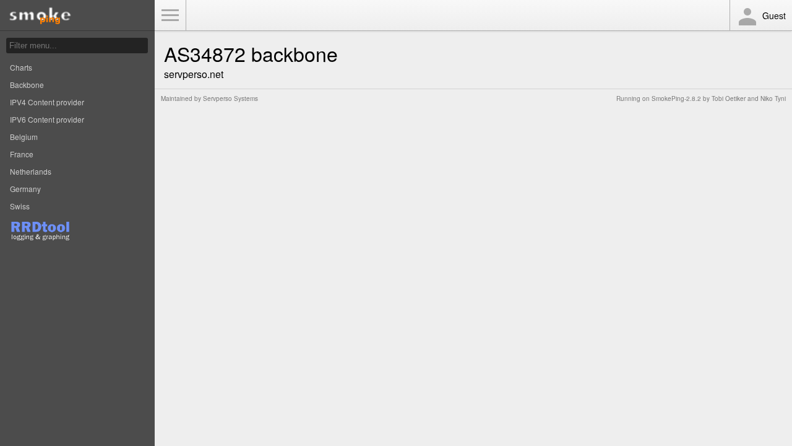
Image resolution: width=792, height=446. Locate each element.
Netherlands (30, 171)
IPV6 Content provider (47, 119)
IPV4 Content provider (47, 102)
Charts (21, 67)
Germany (25, 188)
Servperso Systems (230, 98)
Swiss (20, 206)
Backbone (27, 84)
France (21, 154)
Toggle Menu (170, 15)
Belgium (24, 136)
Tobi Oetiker (729, 98)
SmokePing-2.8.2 (676, 98)
